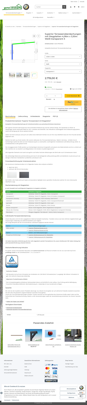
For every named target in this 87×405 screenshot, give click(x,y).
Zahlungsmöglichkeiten (10, 370)
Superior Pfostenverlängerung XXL (38, 230)
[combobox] (63, 56)
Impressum (7, 400)
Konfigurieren (71, 393)
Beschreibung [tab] (10, 116)
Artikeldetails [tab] (35, 116)
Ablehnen (71, 397)
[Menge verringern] (47, 96)
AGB (25, 367)
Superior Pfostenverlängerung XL (38, 228)
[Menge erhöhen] (54, 99)
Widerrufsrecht (28, 375)
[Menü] (84, 386)
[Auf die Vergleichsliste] (34, 36)
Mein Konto (74, 1)
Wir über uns (8, 364)
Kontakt (82, 1)
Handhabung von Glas (71, 367)
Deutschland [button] (59, 89)
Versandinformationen (10, 373)
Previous (8, 337)
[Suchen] (64, 7)
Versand (58, 82)
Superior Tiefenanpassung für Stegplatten (41, 237)
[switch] (81, 396)
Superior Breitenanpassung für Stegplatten (41, 235)
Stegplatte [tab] (46, 116)
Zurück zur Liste (11, 26)
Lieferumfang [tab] (23, 116)
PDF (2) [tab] (55, 116)
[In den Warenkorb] (6, 32)
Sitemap (26, 370)
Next (78, 337)
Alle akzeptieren (71, 388)
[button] (71, 7)
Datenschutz (15, 400)
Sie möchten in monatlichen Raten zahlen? (63, 109)
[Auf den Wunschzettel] (38, 36)
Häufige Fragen (69, 364)
